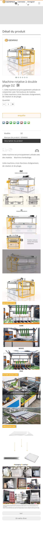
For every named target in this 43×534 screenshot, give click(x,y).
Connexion (21, 3)
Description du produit (13, 141)
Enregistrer (31, 3)
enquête (21, 115)
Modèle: (7, 133)
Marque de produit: (12, 137)
